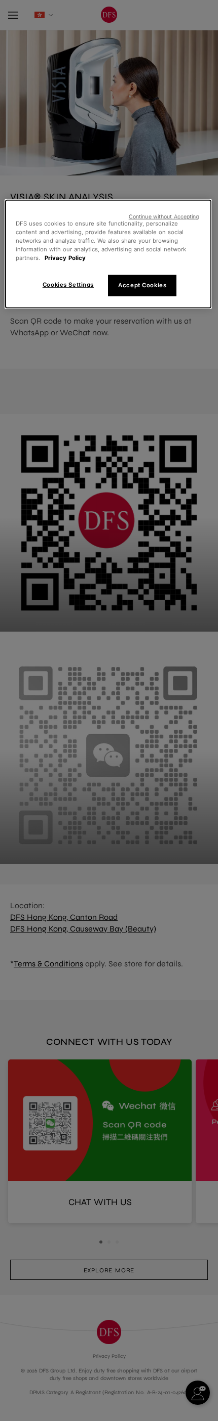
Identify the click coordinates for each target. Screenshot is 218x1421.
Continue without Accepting (164, 216)
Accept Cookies (142, 285)
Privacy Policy (65, 257)
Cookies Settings (68, 284)
